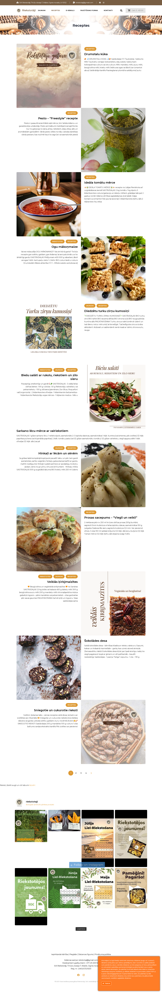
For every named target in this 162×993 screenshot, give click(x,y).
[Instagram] (103, 2)
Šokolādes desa (95, 640)
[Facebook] (100, 2)
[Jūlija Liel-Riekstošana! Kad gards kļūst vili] (98, 838)
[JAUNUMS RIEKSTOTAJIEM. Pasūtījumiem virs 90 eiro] (31, 896)
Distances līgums (85, 954)
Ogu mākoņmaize (65, 247)
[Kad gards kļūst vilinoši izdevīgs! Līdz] (31, 826)
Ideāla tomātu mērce (99, 182)
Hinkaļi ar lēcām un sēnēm (58, 453)
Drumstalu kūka (96, 54)
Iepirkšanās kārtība (59, 954)
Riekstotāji (57, 241)
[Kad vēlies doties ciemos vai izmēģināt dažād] (131, 838)
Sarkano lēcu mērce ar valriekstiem (42, 431)
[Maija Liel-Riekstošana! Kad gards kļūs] (98, 888)
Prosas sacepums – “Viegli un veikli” (111, 517)
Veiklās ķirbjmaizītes (62, 582)
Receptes (90, 49)
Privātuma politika (103, 954)
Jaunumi (90, 306)
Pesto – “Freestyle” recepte (58, 118)
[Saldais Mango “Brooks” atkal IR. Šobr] (64, 820)
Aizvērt (32, 785)
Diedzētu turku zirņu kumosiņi (106, 311)
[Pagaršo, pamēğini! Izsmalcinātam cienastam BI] (131, 888)
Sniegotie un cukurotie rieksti (56, 710)
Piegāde (73, 954)
